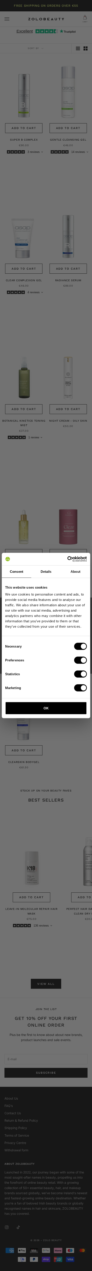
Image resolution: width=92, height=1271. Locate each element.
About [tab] (75, 571)
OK (46, 708)
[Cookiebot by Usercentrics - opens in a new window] (67, 559)
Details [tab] (46, 571)
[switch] (80, 660)
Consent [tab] (16, 571)
